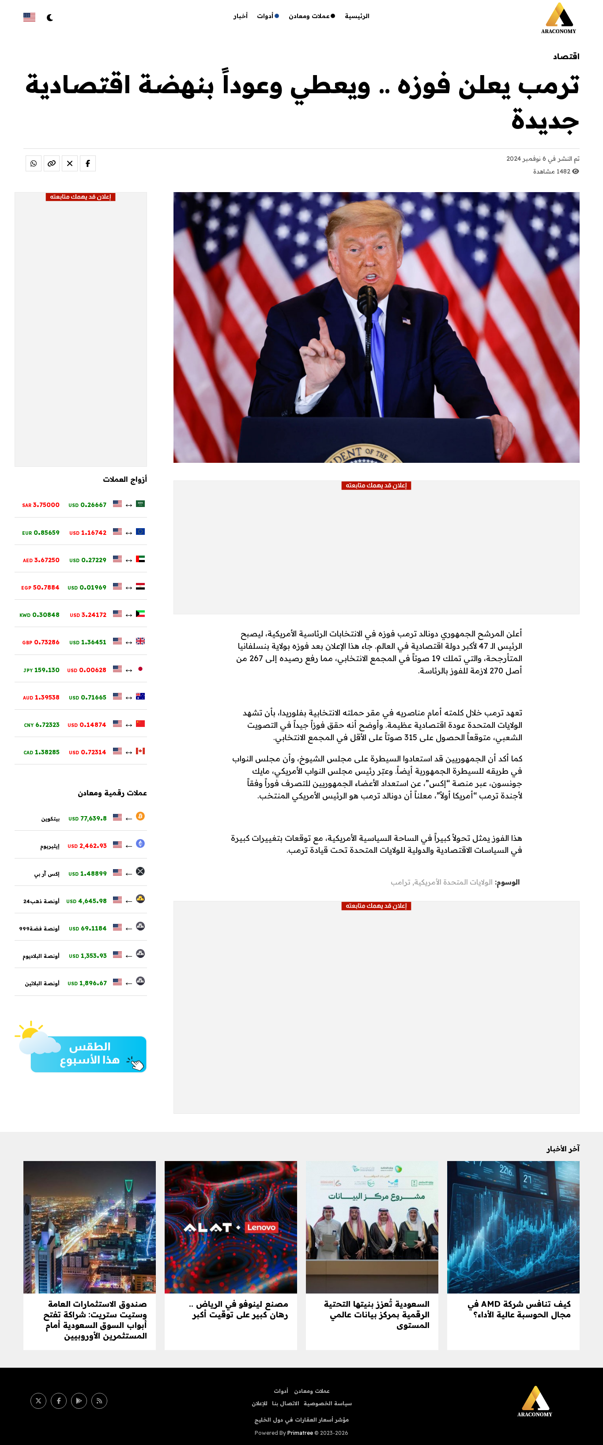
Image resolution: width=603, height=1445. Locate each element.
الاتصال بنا (285, 1403)
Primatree (300, 1433)
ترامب (401, 881)
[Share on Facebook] (88, 163)
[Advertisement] (376, 552)
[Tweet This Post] (70, 163)
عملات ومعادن (309, 16)
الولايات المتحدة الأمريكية (453, 881)
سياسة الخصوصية (328, 1403)
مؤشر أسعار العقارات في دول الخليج (301, 1419)
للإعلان (260, 1403)
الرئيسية (357, 16)
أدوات (265, 16)
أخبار (241, 16)
